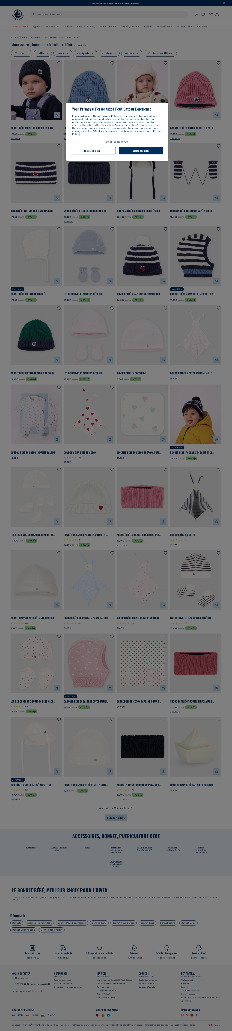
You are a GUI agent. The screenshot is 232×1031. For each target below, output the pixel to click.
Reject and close (91, 150)
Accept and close (141, 150)
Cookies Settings (117, 141)
